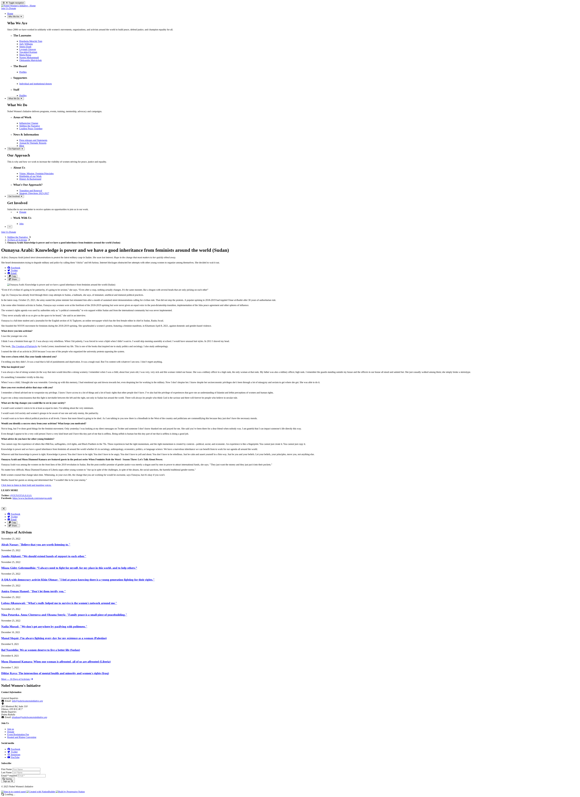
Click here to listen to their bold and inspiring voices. (26, 485)
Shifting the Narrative (17, 237)
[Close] (3, 508)
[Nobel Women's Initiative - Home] (18, 5)
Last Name (6, 772)
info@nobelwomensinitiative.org (27, 701)
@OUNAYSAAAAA (21, 495)
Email (9, 775)
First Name (6, 769)
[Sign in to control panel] (13, 791)
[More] (9, 226)
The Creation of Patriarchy (24, 346)
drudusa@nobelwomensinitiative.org (29, 717)
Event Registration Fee (18, 734)
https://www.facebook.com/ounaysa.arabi (32, 498)
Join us (10, 729)
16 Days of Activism (17, 240)
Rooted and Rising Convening (21, 737)
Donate (10, 731)
